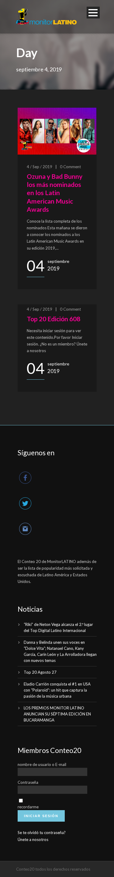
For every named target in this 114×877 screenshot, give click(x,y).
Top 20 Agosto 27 (40, 672)
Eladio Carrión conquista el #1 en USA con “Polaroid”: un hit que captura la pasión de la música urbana (57, 690)
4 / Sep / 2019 (39, 166)
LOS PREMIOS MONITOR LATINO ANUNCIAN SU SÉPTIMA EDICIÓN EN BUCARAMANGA (57, 713)
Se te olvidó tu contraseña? (42, 832)
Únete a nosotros (33, 839)
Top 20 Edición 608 (53, 318)
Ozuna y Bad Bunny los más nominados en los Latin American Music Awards (54, 192)
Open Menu (93, 12)
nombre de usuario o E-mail (42, 764)
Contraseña (28, 782)
